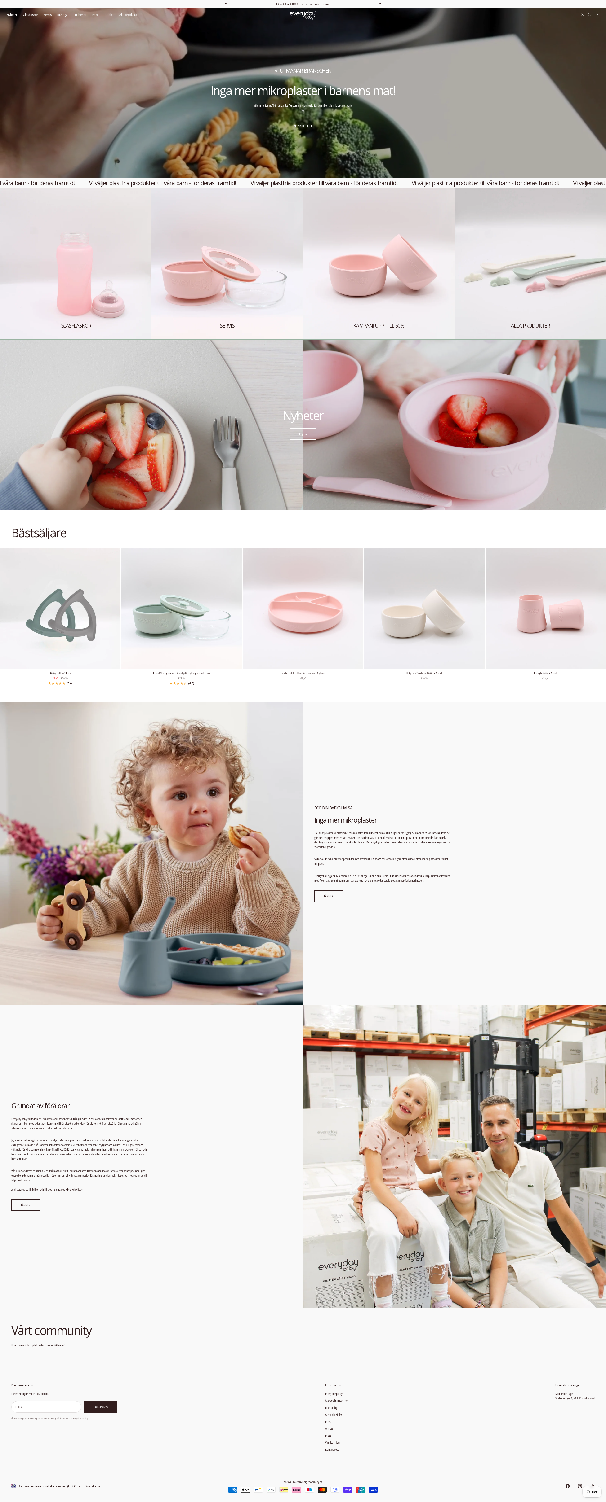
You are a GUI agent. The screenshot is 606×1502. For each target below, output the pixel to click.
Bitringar (63, 15)
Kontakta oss (332, 1449)
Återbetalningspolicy (336, 1400)
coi (321, 1482)
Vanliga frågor (332, 1442)
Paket (96, 15)
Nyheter (12, 15)
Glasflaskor (30, 15)
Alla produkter (129, 15)
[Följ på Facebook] (567, 1486)
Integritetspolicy (334, 1394)
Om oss (329, 1428)
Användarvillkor (334, 1414)
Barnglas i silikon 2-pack (545, 673)
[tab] (38, 533)
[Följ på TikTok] (592, 1486)
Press (328, 1421)
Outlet (109, 15)
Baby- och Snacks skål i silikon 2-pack (424, 673)
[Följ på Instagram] (580, 1486)
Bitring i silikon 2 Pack (60, 673)
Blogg (328, 1435)
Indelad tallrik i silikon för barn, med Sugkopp (303, 673)
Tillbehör (81, 15)
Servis (48, 15)
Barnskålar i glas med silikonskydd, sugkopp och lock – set (181, 673)
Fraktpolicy (331, 1408)
